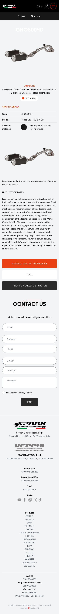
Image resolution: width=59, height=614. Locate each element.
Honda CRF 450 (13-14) (32, 119)
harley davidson (29, 532)
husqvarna (29, 539)
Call (29, 274)
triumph (29, 555)
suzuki (29, 552)
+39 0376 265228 (29, 471)
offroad (29, 86)
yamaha (29, 559)
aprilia (29, 516)
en (38, 6)
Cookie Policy (37, 595)
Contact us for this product (29, 263)
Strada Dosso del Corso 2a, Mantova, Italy (29, 436)
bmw (29, 522)
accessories (29, 562)
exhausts (29, 565)
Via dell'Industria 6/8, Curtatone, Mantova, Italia (29, 458)
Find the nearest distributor (29, 285)
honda (29, 535)
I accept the (19, 392)
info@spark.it (29, 489)
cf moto (29, 525)
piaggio (29, 549)
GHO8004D (40, 125)
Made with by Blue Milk (29, 608)
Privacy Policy (25, 392)
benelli (29, 519)
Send (29, 402)
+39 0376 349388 (29, 480)
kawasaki (29, 542)
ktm (29, 545)
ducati (29, 529)
